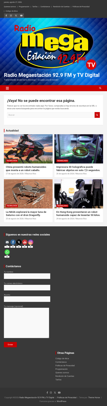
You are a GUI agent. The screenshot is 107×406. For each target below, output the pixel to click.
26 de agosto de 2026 (65, 174)
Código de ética (12, 11)
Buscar (97, 115)
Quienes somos (10, 7)
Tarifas (34, 7)
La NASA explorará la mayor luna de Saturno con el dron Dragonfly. (26, 213)
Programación (24, 7)
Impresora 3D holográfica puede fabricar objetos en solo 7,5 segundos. (78, 168)
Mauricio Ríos (30, 174)
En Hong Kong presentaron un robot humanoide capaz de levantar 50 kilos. (78, 213)
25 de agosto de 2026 (15, 219)
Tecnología (12, 161)
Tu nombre (8, 272)
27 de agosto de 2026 (15, 174)
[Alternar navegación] (7, 88)
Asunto (7, 295)
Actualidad (12, 130)
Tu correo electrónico (13, 283)
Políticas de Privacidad (81, 7)
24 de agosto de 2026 (65, 219)
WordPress (61, 401)
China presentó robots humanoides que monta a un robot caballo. (26, 168)
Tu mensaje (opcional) (13, 306)
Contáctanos (45, 7)
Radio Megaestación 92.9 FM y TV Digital (52, 75)
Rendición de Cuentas (61, 7)
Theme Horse (94, 397)
